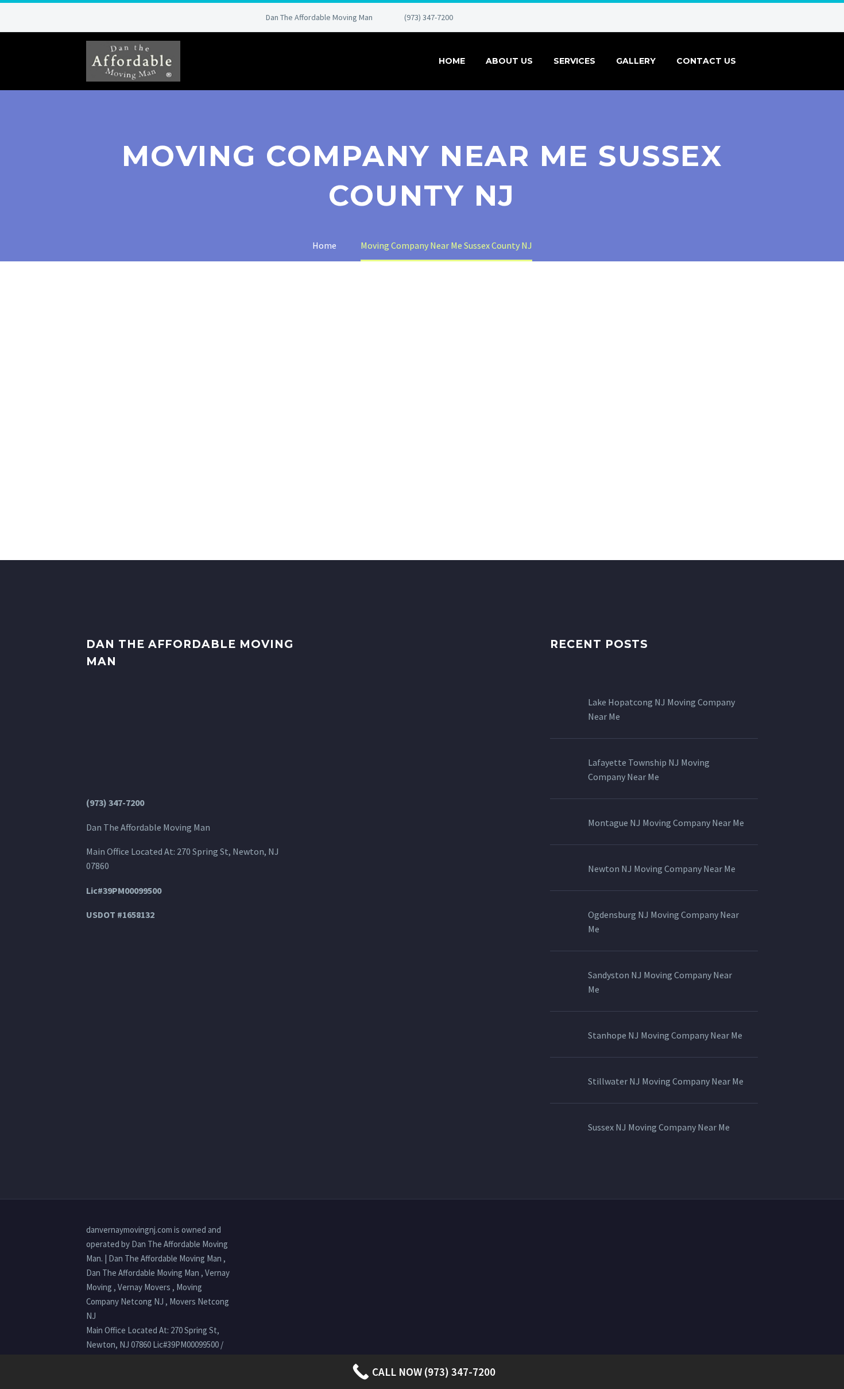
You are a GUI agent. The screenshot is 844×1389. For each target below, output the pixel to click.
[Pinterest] (567, 17)
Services (574, 61)
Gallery (636, 61)
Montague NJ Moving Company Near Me (666, 822)
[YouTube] (585, 17)
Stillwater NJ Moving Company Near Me (666, 1081)
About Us (509, 61)
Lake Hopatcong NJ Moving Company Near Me (661, 709)
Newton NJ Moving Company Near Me (661, 868)
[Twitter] (533, 17)
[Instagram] (550, 17)
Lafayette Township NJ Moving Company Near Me (649, 769)
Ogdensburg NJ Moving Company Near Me (663, 922)
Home (452, 61)
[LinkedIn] (516, 17)
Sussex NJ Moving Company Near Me (659, 1127)
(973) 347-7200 (428, 17)
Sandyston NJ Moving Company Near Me (660, 982)
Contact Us (706, 61)
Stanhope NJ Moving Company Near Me (665, 1035)
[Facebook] (499, 17)
